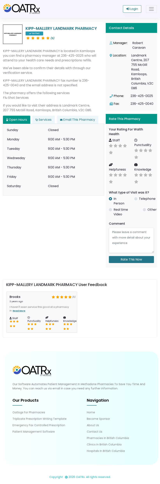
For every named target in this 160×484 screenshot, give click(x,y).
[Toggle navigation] (151, 9)
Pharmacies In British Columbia (108, 438)
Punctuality (142, 145)
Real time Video (121, 211)
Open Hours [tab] (17, 119)
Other (152, 209)
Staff (116, 140)
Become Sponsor (98, 419)
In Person (119, 201)
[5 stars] (125, 145)
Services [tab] (45, 119)
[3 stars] (115, 145)
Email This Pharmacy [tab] (78, 119)
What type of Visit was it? (129, 192)
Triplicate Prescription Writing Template (39, 419)
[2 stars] (111, 145)
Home (91, 412)
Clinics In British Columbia (104, 444)
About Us (93, 425)
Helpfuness (117, 169)
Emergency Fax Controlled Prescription (38, 425)
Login (133, 9)
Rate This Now (131, 259)
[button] (131, 119)
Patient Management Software (33, 432)
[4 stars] (120, 145)
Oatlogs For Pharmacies (28, 412)
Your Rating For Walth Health (126, 131)
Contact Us (94, 432)
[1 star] (111, 152)
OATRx (80, 477)
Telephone (147, 198)
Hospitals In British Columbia (106, 451)
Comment (117, 223)
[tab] (131, 119)
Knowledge (142, 169)
